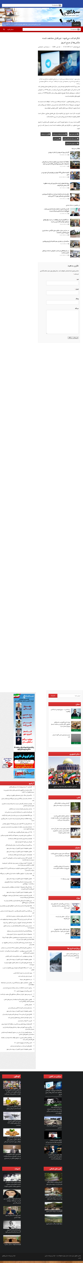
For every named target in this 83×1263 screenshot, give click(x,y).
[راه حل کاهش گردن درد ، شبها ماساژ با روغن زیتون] (12, 1101)
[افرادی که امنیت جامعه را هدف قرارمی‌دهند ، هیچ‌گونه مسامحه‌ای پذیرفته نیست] (75, 212)
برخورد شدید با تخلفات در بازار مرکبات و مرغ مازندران (17, 987)
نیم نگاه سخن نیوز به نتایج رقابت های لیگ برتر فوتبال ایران (60, 854)
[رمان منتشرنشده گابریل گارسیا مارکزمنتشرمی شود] (12, 1225)
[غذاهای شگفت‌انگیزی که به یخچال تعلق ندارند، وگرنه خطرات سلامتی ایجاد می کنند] (75, 819)
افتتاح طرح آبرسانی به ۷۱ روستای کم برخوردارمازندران (17, 1014)
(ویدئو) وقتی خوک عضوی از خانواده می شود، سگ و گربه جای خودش (60, 931)
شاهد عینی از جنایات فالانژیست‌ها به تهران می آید (54, 1141)
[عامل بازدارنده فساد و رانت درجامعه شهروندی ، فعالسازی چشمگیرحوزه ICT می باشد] (75, 197)
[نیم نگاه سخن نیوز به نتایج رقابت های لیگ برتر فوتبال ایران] (75, 857)
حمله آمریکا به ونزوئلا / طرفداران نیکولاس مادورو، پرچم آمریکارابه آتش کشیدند (18, 888)
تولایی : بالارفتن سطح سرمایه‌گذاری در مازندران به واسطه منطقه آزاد (17, 983)
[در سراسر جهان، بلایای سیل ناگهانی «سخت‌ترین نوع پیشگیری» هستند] (75, 233)
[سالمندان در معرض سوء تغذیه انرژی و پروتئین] (75, 244)
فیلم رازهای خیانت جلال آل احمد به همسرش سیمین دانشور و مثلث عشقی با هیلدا (60, 830)
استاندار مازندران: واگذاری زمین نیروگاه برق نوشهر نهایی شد (17, 799)
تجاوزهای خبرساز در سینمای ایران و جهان (21, 1046)
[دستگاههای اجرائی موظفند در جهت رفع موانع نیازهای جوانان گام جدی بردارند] (75, 223)
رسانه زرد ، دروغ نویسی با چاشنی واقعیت (60, 710)
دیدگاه (77, 308)
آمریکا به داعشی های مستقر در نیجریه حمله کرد (19, 916)
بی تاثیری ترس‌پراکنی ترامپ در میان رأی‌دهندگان (19, 845)
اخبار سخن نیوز (73, 134)
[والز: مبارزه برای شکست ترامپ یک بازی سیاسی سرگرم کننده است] (53, 1150)
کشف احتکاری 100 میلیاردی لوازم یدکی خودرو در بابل (55, 173)
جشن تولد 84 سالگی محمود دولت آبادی (13, 1216)
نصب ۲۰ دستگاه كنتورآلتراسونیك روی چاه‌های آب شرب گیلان (18, 968)
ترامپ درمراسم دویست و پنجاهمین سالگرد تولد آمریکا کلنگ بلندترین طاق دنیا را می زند (18, 938)
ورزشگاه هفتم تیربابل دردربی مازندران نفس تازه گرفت (17, 815)
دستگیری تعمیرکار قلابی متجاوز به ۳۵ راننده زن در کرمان (16, 947)
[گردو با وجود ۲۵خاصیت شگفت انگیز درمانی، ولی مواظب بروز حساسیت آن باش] (12, 1132)
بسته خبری (75, 912)
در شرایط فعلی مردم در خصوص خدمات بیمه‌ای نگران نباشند (55, 251)
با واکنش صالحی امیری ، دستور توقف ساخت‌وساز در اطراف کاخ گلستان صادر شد (17, 1038)
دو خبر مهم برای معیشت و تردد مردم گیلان (20, 808)
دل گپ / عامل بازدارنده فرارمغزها (62, 917)
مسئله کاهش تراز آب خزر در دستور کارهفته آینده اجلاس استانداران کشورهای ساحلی (17, 1033)
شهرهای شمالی (75, 811)
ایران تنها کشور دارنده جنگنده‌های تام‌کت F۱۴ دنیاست (14, 1122)
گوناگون (75, 824)
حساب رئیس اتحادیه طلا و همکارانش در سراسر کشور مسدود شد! (18, 926)
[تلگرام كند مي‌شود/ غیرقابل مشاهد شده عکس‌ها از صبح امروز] (53, 1085)
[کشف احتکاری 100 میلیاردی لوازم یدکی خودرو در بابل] (75, 176)
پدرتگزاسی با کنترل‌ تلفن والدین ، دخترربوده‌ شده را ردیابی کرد (17, 911)
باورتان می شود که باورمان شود (23, 841)
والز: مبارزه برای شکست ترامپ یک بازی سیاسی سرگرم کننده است (55, 1156)
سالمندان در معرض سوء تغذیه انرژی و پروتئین (56, 241)
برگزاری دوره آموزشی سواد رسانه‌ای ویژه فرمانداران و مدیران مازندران (18, 1028)
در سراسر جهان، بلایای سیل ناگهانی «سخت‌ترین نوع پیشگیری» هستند (55, 231)
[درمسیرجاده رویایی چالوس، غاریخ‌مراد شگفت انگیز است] (75, 869)
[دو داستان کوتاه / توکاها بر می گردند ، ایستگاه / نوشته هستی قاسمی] (12, 1194)
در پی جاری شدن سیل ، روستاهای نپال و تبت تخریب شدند (33, 24)
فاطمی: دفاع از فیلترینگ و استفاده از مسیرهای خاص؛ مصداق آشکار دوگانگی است (19, 1000)
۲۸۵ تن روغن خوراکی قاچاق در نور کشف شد (20, 832)
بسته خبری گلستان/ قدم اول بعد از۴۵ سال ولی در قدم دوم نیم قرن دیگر (60, 905)
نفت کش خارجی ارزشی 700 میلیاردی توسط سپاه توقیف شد (16, 919)
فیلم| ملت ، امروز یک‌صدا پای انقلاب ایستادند (20, 854)
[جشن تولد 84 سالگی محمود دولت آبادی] (12, 1210)
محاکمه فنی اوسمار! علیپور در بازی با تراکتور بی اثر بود (17, 922)
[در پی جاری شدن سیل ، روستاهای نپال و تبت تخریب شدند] (56, 971)
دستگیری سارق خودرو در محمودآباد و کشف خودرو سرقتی (16, 835)
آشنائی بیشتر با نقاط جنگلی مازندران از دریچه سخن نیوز (61, 804)
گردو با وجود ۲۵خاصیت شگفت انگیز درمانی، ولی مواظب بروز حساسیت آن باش (12, 1139)
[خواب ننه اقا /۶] (75, 882)
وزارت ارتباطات (45, 134)
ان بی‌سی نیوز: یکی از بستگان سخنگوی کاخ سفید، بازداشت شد (17, 995)
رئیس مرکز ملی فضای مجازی (70, 139)
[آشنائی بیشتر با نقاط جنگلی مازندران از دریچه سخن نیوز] (75, 806)
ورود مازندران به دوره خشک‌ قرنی (23, 973)
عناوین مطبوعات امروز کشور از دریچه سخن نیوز (19, 848)
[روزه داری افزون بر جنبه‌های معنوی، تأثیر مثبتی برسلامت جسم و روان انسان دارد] (76, 725)
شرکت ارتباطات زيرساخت (59, 134)
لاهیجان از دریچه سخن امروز (54, 1211)
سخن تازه (76, 730)
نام (77, 279)
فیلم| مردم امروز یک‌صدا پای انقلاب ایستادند (20, 838)
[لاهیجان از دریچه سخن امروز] (53, 1206)
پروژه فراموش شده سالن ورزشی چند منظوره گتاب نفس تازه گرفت (56, 184)
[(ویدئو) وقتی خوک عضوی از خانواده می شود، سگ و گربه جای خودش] (75, 932)
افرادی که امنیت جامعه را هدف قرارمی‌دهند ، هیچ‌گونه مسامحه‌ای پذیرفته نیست (56, 209)
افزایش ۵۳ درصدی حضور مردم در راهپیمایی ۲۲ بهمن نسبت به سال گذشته (18, 859)
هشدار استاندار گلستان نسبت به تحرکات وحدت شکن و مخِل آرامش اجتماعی (18, 804)
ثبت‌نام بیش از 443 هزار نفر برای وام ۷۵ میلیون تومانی (17, 823)
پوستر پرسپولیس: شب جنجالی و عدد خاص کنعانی (19, 956)
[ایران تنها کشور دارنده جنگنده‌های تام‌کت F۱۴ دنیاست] (12, 1116)
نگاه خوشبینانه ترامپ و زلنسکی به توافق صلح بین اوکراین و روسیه (17, 906)
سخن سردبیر (76, 717)
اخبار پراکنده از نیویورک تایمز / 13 (23, 991)
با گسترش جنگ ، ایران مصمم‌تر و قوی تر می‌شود (19, 795)
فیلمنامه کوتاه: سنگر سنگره (13, 1244)
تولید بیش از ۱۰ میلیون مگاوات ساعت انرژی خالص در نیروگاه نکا (17, 874)
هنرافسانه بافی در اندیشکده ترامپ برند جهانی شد (18, 812)
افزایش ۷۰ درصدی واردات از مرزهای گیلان (20, 786)
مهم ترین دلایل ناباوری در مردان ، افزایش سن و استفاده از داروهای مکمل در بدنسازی (12, 1156)
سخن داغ (76, 743)
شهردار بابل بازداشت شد (25, 976)
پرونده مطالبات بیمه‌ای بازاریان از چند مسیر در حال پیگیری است (17, 819)
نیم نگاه (75, 861)
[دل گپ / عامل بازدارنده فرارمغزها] (75, 920)
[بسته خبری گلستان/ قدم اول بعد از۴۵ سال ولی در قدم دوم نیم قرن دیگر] (75, 907)
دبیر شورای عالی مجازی (71, 143)
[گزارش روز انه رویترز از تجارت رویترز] (75, 155)
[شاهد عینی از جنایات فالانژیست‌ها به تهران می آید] (53, 1135)
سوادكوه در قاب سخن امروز (54, 1223)
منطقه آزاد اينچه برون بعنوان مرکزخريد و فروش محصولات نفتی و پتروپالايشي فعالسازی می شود (55, 162)
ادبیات (75, 837)
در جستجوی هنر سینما (26, 979)
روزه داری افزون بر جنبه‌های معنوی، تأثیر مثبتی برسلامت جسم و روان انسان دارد (60, 724)
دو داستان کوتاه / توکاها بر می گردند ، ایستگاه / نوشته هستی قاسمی (12, 1200)
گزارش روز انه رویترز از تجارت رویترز (58, 152)
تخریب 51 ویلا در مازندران (25, 1020)
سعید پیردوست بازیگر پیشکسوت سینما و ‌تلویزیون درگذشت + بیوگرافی (19, 882)
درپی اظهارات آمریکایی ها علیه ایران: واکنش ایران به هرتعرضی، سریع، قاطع (19, 901)
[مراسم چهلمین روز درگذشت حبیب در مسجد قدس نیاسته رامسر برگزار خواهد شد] (53, 1102)
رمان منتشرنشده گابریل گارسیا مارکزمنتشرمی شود (13, 1230)
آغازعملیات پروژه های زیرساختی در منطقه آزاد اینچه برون (16, 1024)
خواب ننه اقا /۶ (65, 878)
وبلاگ (77, 298)
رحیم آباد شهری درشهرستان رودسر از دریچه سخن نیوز (53, 1197)
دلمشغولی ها (75, 874)
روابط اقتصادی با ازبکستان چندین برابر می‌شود (19, 931)
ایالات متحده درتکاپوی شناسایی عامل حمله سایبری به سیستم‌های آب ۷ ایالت (19, 791)
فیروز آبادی (56, 139)
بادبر (3, 1255)
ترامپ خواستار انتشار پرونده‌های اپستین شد (20, 1017)
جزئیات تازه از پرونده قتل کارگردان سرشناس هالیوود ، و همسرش (18, 943)
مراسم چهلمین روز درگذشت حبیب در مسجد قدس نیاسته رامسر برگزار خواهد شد (54, 1110)
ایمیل (77, 289)
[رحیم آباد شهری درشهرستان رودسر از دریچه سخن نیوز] (53, 1192)
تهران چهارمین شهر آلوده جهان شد (61, 735)
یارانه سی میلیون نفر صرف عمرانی (54, 1126)
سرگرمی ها (75, 937)
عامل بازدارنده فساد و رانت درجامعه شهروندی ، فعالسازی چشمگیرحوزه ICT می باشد (55, 194)
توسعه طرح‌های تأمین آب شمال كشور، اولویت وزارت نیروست (19, 963)
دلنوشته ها (75, 924)
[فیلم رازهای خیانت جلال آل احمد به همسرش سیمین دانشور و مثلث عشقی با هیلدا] (75, 832)
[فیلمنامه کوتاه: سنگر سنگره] (12, 1239)
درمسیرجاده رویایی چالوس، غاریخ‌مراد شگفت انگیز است (61, 867)
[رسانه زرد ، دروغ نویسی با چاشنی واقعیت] (76, 712)
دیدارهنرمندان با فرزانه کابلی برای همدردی (20, 1007)
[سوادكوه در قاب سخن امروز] (53, 1219)
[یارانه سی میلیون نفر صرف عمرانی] (53, 1120)
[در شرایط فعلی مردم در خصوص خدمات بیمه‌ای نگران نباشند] (75, 254)
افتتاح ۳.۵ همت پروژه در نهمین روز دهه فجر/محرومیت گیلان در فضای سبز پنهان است (18, 864)
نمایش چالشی (28, 1004)
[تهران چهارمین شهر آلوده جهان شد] (76, 738)
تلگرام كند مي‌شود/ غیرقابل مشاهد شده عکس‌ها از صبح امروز (53, 1092)
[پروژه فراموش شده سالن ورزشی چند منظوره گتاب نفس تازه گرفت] (75, 186)
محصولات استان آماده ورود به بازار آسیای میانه (19, 934)
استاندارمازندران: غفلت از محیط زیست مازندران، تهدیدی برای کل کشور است (17, 827)
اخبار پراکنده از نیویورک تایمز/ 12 (23, 1042)
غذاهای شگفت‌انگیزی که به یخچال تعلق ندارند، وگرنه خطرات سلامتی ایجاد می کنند (60, 817)
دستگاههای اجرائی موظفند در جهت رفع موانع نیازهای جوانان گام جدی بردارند (56, 220)
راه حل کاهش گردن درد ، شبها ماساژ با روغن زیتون (13, 1107)
